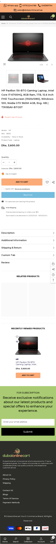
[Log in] (45, 17)
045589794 (46, 5)
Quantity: (5, 157)
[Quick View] (17, 342)
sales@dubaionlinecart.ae (30, 10)
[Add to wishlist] (47, 182)
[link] (16, 539)
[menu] (3, 17)
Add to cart (22, 182)
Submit (28, 431)
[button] (47, 64)
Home (3, 23)
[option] (28, 47)
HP (10, 130)
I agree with (9, 189)
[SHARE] (53, 182)
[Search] (10, 17)
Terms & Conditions (22, 189)
